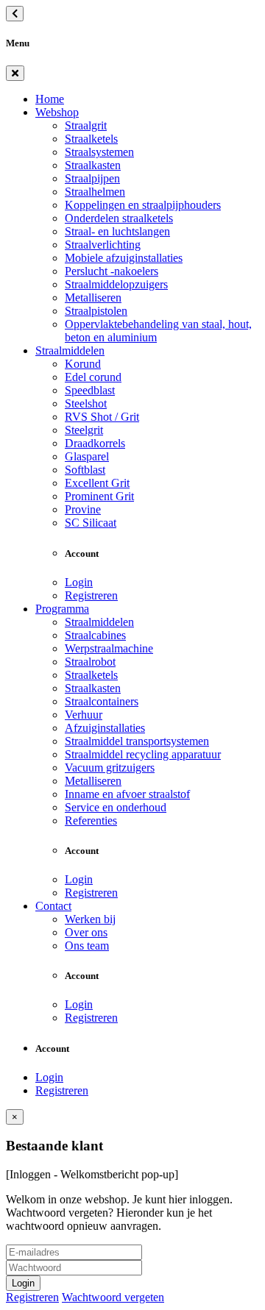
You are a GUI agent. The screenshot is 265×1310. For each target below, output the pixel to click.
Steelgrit (84, 430)
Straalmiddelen (70, 350)
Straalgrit (86, 125)
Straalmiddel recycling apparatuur (143, 754)
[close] (15, 73)
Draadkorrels (95, 443)
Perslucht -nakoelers (111, 271)
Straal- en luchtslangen (117, 231)
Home (49, 99)
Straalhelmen (95, 191)
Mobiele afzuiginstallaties (124, 258)
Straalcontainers (101, 701)
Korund (83, 363)
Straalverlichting (103, 244)
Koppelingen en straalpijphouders (143, 205)
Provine (83, 509)
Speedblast (90, 390)
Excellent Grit (97, 483)
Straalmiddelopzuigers (116, 284)
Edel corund (93, 377)
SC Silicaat (90, 522)
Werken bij (90, 919)
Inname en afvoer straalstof (127, 794)
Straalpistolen (96, 311)
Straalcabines (95, 635)
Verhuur (83, 714)
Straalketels (91, 138)
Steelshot (86, 403)
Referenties (91, 820)
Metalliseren (93, 297)
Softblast (85, 469)
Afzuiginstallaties (105, 728)
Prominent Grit (99, 496)
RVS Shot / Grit (102, 416)
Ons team (87, 945)
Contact (53, 906)
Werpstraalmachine (109, 648)
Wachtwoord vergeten (113, 1297)
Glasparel (87, 456)
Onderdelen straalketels (119, 218)
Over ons (86, 932)
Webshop (57, 112)
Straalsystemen (99, 152)
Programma (62, 608)
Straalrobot (90, 661)
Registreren (91, 595)
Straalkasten (93, 165)
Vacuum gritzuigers (110, 767)
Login (79, 582)
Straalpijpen (92, 178)
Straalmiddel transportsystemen (137, 741)
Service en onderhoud (115, 807)
